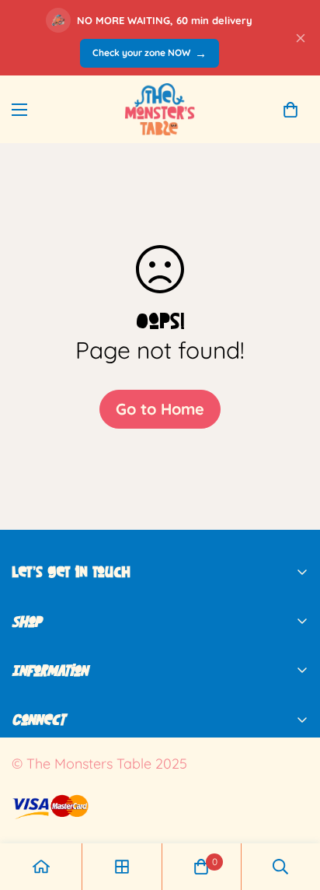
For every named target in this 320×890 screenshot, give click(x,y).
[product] (41, 866)
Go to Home (160, 409)
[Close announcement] (300, 38)
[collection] (122, 866)
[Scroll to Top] (292, 807)
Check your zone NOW (149, 53)
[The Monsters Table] (160, 109)
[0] (290, 110)
